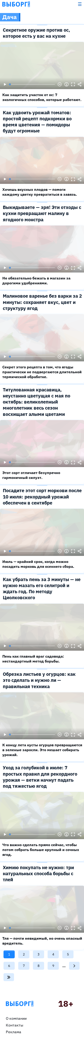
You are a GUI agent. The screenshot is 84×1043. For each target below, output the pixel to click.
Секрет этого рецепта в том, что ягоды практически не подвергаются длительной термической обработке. (42, 372)
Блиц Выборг (16, 4)
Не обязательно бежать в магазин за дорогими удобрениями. (36, 280)
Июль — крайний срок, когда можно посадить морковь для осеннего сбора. (38, 564)
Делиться (79, 84)
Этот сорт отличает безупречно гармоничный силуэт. (31, 475)
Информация (66, 84)
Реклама (13, 1032)
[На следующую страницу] (74, 966)
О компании (16, 1018)
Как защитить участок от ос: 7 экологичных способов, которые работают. (41, 97)
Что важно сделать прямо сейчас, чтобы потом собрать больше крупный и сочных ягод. (40, 849)
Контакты (14, 1025)
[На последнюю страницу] (9, 977)
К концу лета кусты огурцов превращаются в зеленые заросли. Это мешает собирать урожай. (42, 750)
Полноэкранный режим (73, 84)
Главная (19, 1003)
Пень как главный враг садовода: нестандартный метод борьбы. (33, 658)
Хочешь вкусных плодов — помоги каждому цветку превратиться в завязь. (39, 192)
